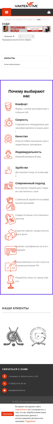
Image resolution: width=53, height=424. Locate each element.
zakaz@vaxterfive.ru (16, 390)
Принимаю (8, 413)
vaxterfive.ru (21, 409)
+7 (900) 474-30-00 (17, 383)
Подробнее (30, 421)
